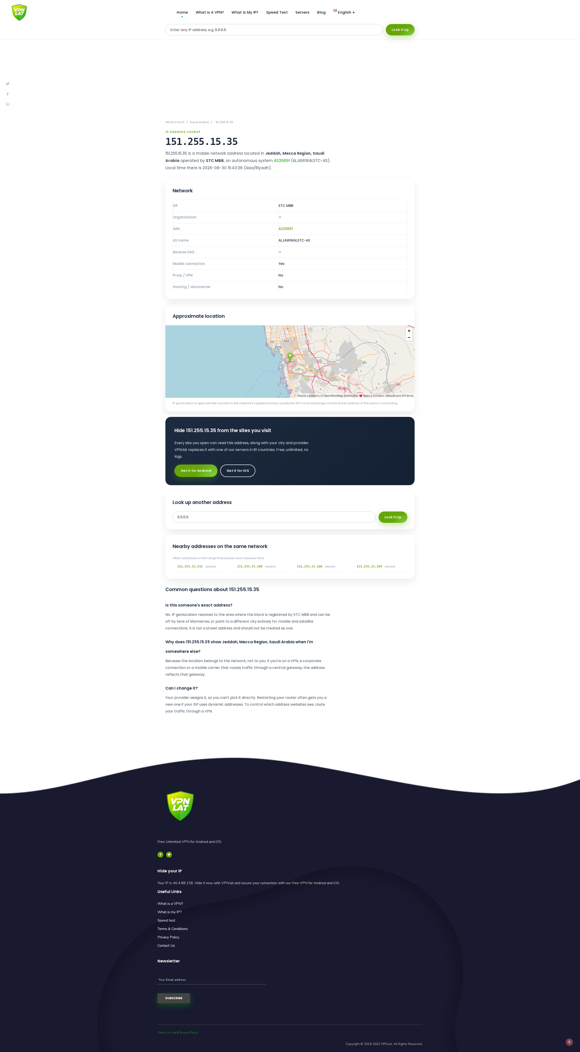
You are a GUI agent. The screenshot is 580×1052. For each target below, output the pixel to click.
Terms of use (166, 1032)
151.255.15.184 (369, 566)
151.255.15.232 (190, 566)
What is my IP (174, 122)
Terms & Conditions (172, 928)
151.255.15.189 (249, 566)
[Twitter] (169, 855)
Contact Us (166, 945)
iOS (558, 12)
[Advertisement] (290, 79)
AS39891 (282, 160)
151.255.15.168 (309, 566)
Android (523, 12)
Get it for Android (196, 470)
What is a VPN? (170, 903)
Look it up (400, 29)
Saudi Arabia (199, 122)
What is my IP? (169, 912)
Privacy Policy (168, 937)
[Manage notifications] (569, 1042)
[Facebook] (160, 855)
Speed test (166, 920)
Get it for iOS (238, 470)
